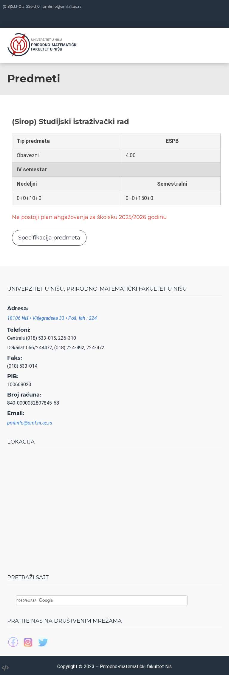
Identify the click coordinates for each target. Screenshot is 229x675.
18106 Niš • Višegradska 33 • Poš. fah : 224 (52, 318)
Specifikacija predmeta (49, 237)
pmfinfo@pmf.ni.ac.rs (62, 6)
